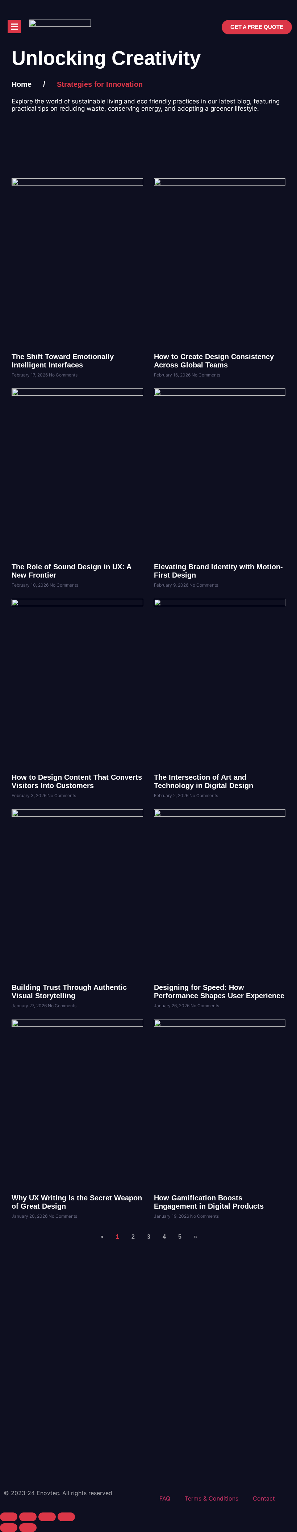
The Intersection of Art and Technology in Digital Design (203, 781)
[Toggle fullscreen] (28, 1516)
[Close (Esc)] (66, 1516)
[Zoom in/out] (8, 1516)
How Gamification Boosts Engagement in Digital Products (209, 1202)
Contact (264, 1498)
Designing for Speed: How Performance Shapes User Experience (219, 991)
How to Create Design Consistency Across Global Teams (214, 361)
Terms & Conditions (211, 1498)
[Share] (47, 1516)
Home (22, 84)
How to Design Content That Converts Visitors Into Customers (77, 781)
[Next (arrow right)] (28, 1527)
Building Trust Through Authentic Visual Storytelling (69, 991)
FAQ (164, 1498)
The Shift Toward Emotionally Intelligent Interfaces (63, 361)
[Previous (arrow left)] (8, 1527)
